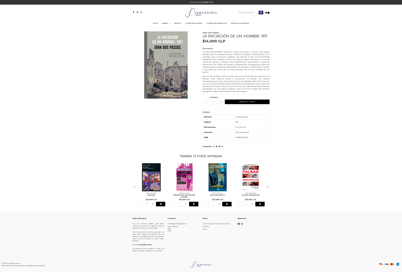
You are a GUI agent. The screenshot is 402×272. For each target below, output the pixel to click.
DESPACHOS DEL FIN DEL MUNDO (184, 196)
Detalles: (206, 112)
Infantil (178, 23)
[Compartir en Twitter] (216, 146)
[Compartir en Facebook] (213, 146)
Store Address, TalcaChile (173, 228)
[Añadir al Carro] (160, 204)
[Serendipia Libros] (201, 12)
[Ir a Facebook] (133, 12)
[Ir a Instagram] (137, 12)
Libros (165, 23)
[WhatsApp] (141, 12)
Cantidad (214, 97)
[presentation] (134, 187)
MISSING (151, 195)
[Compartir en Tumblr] (222, 146)
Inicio (155, 23)
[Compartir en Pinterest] (219, 146)
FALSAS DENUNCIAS (251, 195)
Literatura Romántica (216, 23)
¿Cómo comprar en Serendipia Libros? (216, 224)
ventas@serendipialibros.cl (177, 224)
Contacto (206, 226)
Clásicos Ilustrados (240, 23)
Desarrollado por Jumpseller (35, 266)
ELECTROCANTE (217, 195)
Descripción (208, 49)
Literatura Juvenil (194, 23)
